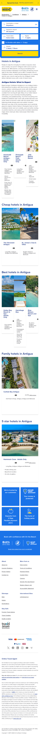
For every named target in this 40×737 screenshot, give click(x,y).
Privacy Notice (6, 571)
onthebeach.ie (24, 597)
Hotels (4, 600)
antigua (24, 14)
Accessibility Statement (27, 588)
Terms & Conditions (26, 568)
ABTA (13, 692)
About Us (4, 565)
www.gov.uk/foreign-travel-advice (10, 677)
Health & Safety (6, 619)
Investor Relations (7, 568)
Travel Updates (6, 615)
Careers (22, 578)
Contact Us (5, 575)
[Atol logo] (18, 543)
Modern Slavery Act (26, 585)
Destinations (5, 14)
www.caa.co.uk (17, 718)
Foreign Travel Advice (8, 612)
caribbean (15, 14)
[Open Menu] (36, 9)
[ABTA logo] (25, 9)
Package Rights (24, 571)
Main (3, 597)
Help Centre (23, 565)
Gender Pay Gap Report (27, 581)
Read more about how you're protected (20, 549)
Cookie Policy (24, 575)
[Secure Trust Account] (32, 543)
